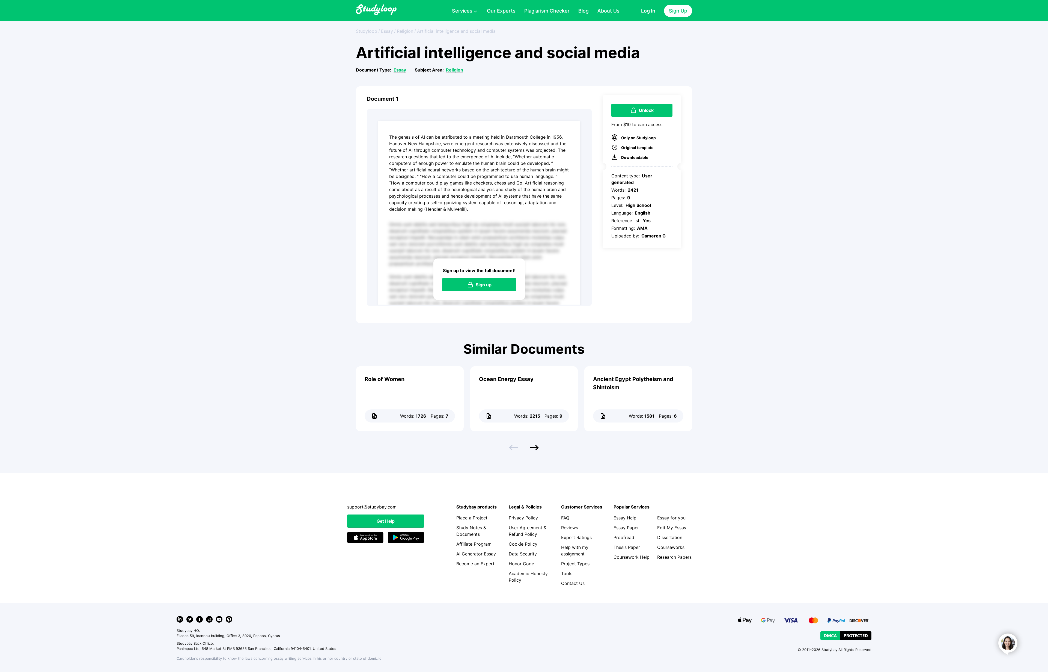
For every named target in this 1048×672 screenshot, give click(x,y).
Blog (583, 11)
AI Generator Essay (476, 554)
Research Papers (674, 557)
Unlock (646, 110)
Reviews (569, 527)
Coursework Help (632, 557)
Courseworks (670, 547)
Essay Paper (626, 527)
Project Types (575, 563)
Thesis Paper (627, 547)
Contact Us (573, 583)
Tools (566, 573)
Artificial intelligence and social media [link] (456, 31)
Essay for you (671, 518)
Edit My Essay (671, 527)
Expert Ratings (576, 537)
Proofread (624, 537)
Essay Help (625, 518)
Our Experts (501, 11)
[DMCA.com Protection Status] (845, 635)
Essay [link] (387, 31)
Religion (454, 70)
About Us (608, 11)
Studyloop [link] (366, 31)
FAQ (565, 518)
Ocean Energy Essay (506, 379)
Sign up (484, 284)
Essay (400, 70)
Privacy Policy (523, 518)
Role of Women (384, 379)
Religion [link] (405, 31)
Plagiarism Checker (547, 11)
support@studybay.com (372, 507)
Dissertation (669, 537)
